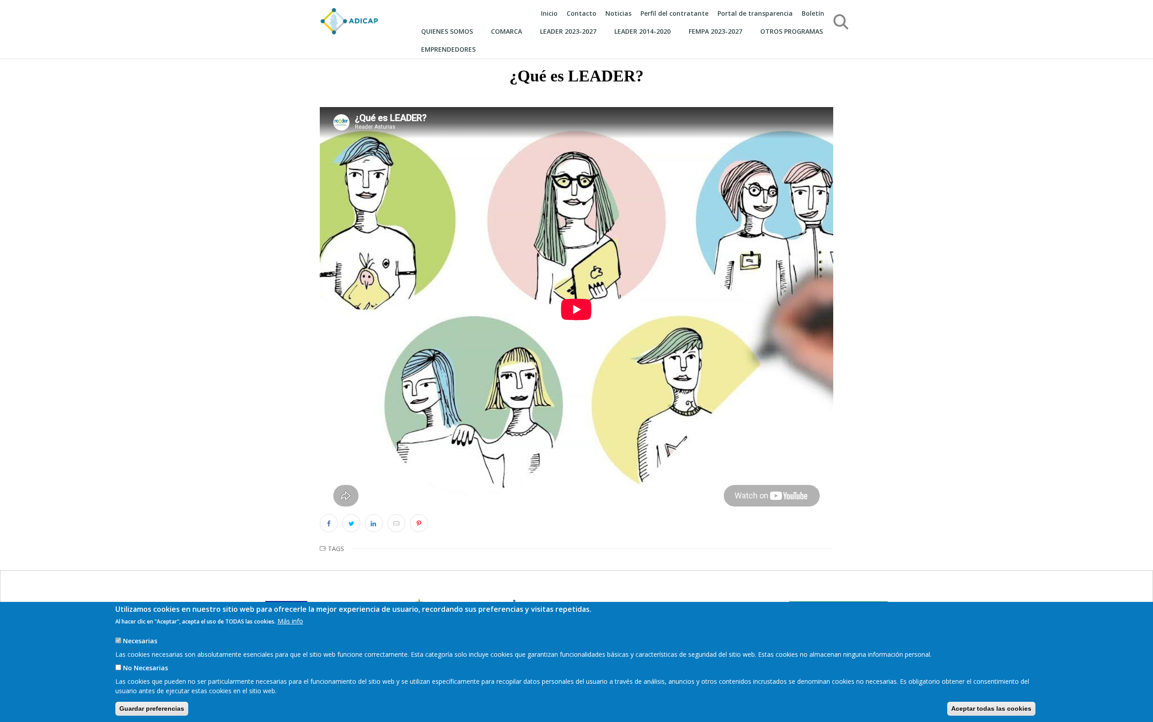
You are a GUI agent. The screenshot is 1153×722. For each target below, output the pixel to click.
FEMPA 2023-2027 (715, 31)
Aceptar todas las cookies (991, 708)
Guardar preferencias (151, 708)
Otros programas (791, 31)
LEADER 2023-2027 (568, 31)
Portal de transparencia (755, 13)
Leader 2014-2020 (642, 31)
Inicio (549, 13)
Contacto (581, 13)
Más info (290, 621)
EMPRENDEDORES (448, 49)
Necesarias (140, 641)
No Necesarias (145, 668)
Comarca (506, 31)
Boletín (813, 13)
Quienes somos (447, 31)
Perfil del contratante (674, 13)
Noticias (618, 13)
